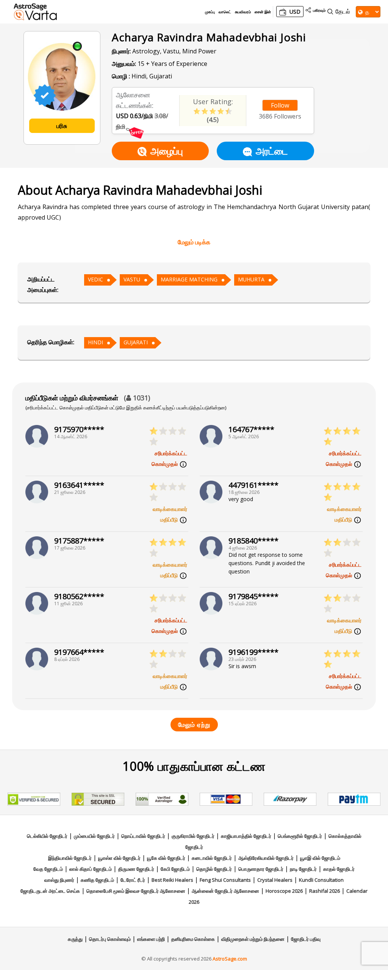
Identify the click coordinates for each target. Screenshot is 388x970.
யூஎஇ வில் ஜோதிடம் (320, 857)
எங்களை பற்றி (151, 939)
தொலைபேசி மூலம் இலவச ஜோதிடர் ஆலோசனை (135, 890)
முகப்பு (210, 11)
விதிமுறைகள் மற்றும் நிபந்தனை (253, 939)
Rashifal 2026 (324, 890)
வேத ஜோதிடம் (48, 868)
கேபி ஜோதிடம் (175, 868)
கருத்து (75, 939)
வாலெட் (225, 11)
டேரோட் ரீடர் (132, 879)
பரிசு (61, 126)
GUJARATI (136, 342)
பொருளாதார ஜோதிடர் (260, 868)
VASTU (132, 279)
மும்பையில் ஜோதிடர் (94, 836)
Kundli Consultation (321, 879)
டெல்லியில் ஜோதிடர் (47, 836)
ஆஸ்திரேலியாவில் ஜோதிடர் (266, 857)
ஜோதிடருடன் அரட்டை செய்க (50, 890)
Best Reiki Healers (172, 879)
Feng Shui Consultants (225, 879)
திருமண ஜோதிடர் (136, 868)
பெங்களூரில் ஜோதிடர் (300, 836)
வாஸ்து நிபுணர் (59, 879)
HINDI (95, 342)
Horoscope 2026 (284, 890)
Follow (280, 105)
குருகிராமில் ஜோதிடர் (193, 836)
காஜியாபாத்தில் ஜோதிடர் (246, 836)
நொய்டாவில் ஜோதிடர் (143, 836)
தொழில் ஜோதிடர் (214, 868)
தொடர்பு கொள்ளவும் (110, 939)
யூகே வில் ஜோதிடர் (166, 857)
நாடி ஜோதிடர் (303, 868)
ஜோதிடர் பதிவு (306, 939)
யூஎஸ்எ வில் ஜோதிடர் (119, 857)
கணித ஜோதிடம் (97, 879)
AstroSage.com (230, 958)
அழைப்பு (166, 150)
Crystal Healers (275, 879)
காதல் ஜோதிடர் (339, 868)
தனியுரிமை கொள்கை (193, 939)
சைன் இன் (263, 11)
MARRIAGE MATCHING (189, 279)
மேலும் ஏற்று (194, 724)
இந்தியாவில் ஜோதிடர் (70, 857)
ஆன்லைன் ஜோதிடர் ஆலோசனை (225, 890)
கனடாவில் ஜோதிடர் (212, 857)
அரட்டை (272, 150)
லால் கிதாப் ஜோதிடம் (90, 868)
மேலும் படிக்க (194, 242)
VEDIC (95, 279)
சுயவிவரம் (243, 11)
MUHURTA (251, 279)
